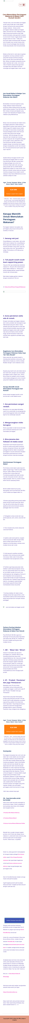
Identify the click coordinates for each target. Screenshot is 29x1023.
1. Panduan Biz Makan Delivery (11, 812)
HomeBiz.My (11, 941)
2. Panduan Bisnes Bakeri (10, 818)
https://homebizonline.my (10, 992)
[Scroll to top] (25, 1018)
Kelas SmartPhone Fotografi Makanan (15, 287)
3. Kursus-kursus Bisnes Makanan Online (14, 823)
